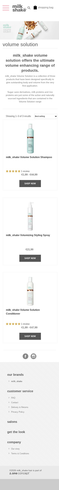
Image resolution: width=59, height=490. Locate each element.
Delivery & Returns (19, 407)
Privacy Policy (17, 412)
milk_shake (16, 381)
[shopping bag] (35, 8)
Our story (15, 449)
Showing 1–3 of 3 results (18, 116)
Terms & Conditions (20, 453)
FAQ (13, 398)
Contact (14, 402)
